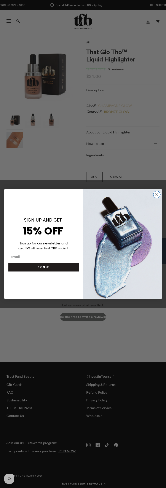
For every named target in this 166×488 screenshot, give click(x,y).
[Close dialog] (156, 194)
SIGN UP (43, 267)
